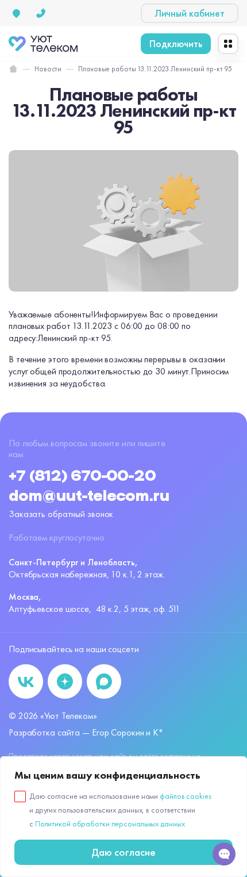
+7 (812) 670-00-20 (82, 476)
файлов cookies (185, 796)
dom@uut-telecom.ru (89, 496)
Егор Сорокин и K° (127, 732)
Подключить (175, 43)
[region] (123, 816)
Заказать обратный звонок (61, 514)
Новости (47, 69)
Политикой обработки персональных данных (110, 823)
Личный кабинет (190, 13)
